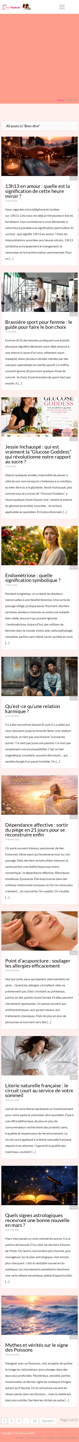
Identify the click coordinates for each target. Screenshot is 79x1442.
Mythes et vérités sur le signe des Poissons (36, 1347)
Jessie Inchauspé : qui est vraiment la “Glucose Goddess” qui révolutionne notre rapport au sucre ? (38, 454)
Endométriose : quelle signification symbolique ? (32, 577)
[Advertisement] (39, 57)
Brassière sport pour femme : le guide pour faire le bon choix (38, 324)
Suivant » (48, 1421)
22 (35, 1421)
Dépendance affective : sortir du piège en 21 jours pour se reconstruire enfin (36, 829)
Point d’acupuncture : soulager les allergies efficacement (37, 963)
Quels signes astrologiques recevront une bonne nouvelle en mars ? (37, 1220)
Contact (50, 1437)
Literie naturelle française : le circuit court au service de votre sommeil (39, 1090)
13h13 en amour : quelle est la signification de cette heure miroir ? (37, 191)
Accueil (20, 1437)
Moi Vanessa (35, 1437)
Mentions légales (68, 1437)
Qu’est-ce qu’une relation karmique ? (32, 708)
